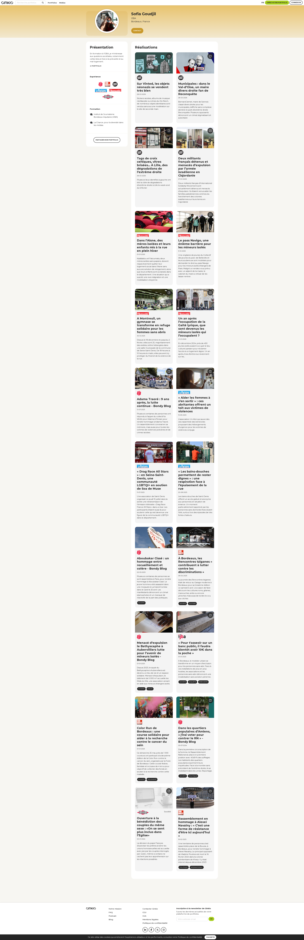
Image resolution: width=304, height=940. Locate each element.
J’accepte (210, 937)
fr (262, 2)
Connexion (296, 2)
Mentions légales (150, 919)
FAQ (111, 912)
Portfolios (52, 3)
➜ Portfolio (95, 66)
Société (141, 603)
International (197, 867)
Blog (111, 919)
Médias (62, 3)
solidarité (152, 779)
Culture (192, 603)
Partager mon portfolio (107, 140)
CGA (144, 916)
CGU (144, 912)
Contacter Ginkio (150, 909)
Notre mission (115, 909)
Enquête (192, 682)
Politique (193, 776)
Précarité (203, 682)
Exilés (150, 689)
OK (211, 919)
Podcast (112, 916)
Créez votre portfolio (277, 2)
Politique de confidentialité (190, 937)
